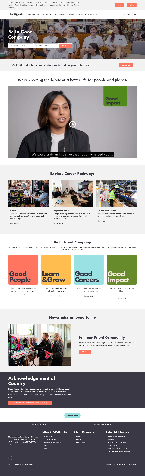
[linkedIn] (10, 458)
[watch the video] (72, 122)
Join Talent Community (75, 14)
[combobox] (21, 45)
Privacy (108, 465)
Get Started (126, 65)
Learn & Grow (112, 445)
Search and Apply (90, 14)
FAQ (45, 445)
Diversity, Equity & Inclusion (117, 448)
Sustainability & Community (117, 443)
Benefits (111, 440)
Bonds (78, 437)
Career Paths (48, 437)
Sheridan (79, 440)
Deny (119, 5)
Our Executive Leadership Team (119, 451)
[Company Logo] (16, 14)
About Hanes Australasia (116, 437)
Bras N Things (81, 443)
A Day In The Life (50, 440)
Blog (45, 448)
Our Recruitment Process (52, 443)
